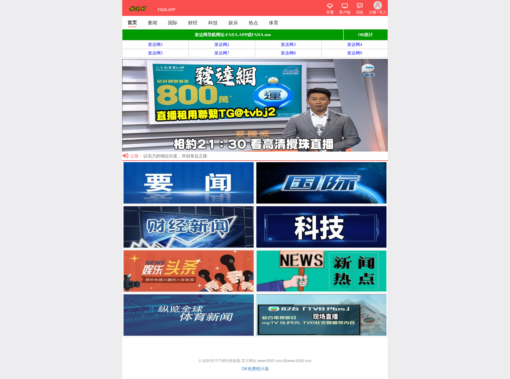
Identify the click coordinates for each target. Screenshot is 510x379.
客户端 (344, 12)
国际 (172, 22)
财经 (193, 22)
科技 (213, 22)
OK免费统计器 (255, 368)
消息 (359, 12)
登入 (382, 12)
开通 (330, 12)
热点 (253, 22)
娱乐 (233, 22)
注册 (372, 12)
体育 (273, 22)
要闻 (152, 22)
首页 (132, 22)
